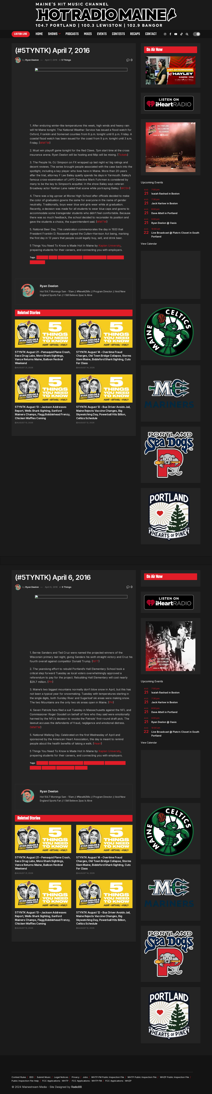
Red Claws (37, 262)
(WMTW (35, 727)
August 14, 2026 (86, 367)
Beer (53, 257)
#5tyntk (42, 257)
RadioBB (76, 1087)
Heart (97, 743)
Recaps (135, 34)
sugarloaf (48, 768)
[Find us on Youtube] (175, 34)
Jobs (85, 1077)
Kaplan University (110, 245)
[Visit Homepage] (106, 14)
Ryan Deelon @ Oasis (164, 223)
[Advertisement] (170, 275)
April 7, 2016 (51, 60)
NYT (96, 661)
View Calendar (149, 243)
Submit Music (44, 1077)
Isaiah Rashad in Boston (165, 193)
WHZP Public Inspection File (174, 1077)
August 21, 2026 (24, 367)
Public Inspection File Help (25, 1080)
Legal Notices (61, 1077)
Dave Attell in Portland (164, 213)
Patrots (35, 768)
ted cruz (81, 768)
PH (50, 681)
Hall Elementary (115, 763)
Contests (118, 34)
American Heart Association (65, 763)
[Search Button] (187, 34)
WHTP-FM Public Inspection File (107, 1077)
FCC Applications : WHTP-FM (87, 1080)
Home (39, 34)
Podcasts (72, 34)
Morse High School (70, 257)
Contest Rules (19, 1077)
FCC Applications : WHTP (55, 1080)
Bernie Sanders (94, 763)
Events (102, 34)
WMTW (45, 142)
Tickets (122, 154)
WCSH (125, 188)
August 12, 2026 (86, 422)
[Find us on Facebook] (170, 34)
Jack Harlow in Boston (164, 203)
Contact (151, 34)
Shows (52, 34)
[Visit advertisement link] (73, 272)
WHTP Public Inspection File (142, 1077)
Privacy (75, 1077)
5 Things (66, 60)
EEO (31, 1077)
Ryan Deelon (32, 60)
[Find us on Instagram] (165, 34)
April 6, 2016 (51, 587)
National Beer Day (95, 257)
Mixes (88, 34)
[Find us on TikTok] (181, 34)
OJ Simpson (115, 257)
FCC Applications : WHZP (118, 1080)
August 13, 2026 (24, 422)
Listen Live (20, 34)
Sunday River (65, 768)
